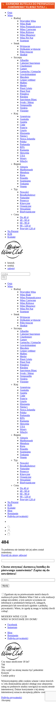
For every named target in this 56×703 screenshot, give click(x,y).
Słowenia (24, 423)
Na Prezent (12, 502)
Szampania (25, 451)
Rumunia (24, 421)
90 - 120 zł (25, 496)
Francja (23, 398)
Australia (24, 390)
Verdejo (24, 379)
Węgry (23, 429)
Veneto (23, 457)
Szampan (24, 311)
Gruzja (23, 401)
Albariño (24, 331)
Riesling (24, 367)
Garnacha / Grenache (30, 342)
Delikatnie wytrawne (30, 320)
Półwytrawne (26, 322)
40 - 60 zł (24, 491)
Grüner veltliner (27, 350)
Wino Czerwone (28, 300)
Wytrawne (25, 317)
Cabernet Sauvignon (30, 334)
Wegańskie (25, 479)
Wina (10, 15)
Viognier (24, 381)
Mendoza (24, 443)
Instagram (12, 627)
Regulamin (12, 513)
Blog (9, 510)
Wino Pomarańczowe (30, 297)
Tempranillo (26, 376)
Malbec (23, 353)
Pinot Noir (25, 362)
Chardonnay (26, 336)
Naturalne (25, 468)
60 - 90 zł (24, 494)
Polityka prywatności (17, 516)
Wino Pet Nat (26, 308)
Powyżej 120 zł (27, 499)
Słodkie (23, 325)
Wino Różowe (27, 303)
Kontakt (11, 508)
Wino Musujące (27, 306)
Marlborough (26, 440)
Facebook (12, 624)
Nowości (24, 463)
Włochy (24, 432)
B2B (9, 505)
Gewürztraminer (28, 345)
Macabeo (24, 348)
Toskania (24, 454)
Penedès (24, 449)
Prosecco (24, 471)
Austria (23, 393)
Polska (23, 412)
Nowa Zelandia (27, 409)
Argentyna (25, 387)
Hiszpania (25, 404)
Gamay (23, 339)
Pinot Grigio (26, 359)
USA (22, 426)
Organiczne (25, 477)
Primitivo (24, 364)
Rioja (22, 446)
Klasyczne (25, 474)
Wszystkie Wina (28, 292)
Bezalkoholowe (27, 465)
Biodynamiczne (27, 482)
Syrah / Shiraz (27, 373)
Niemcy (24, 407)
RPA (22, 418)
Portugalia (25, 415)
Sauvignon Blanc (28, 370)
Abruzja (24, 437)
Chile (22, 395)
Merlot (23, 356)
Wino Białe (25, 294)
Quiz (9, 283)
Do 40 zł (24, 488)
